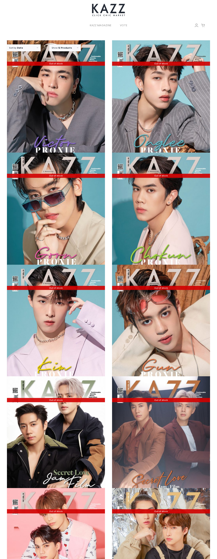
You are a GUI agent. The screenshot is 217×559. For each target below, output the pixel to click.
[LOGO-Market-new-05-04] (108, 5)
